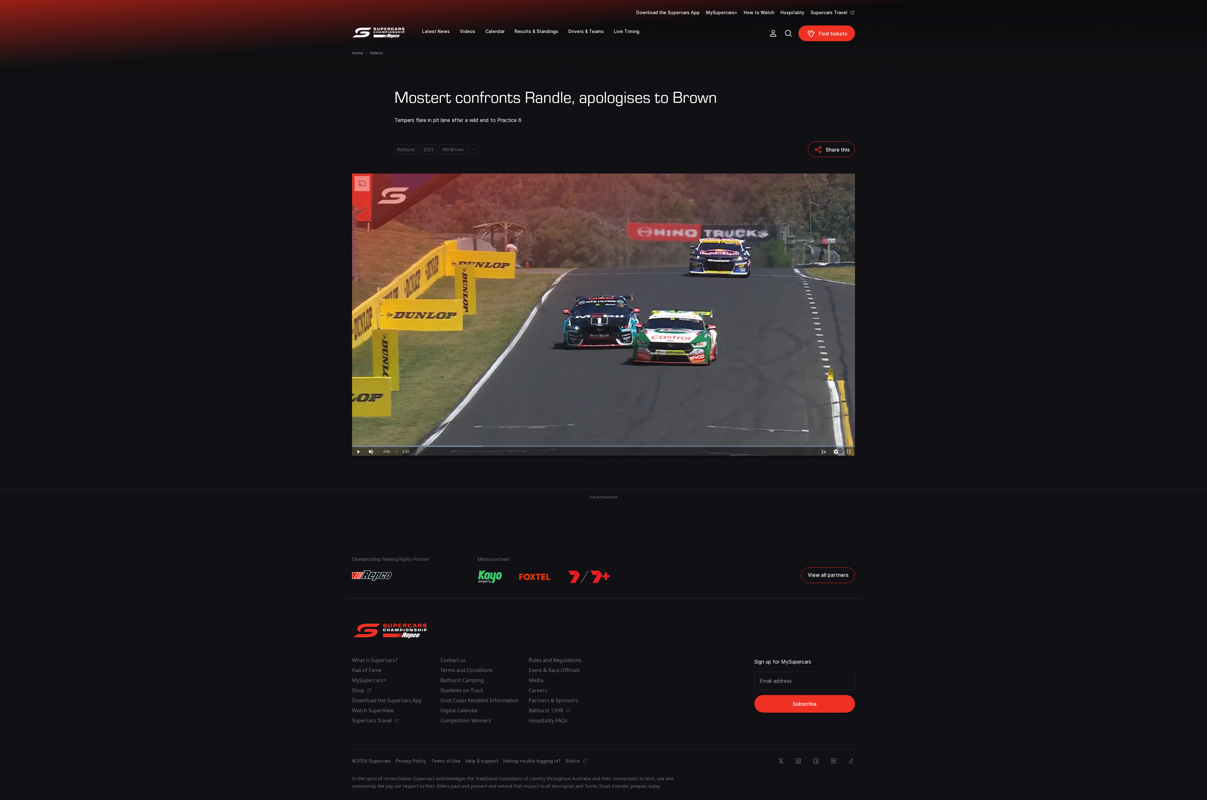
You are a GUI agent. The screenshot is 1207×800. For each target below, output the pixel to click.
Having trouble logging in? (531, 761)
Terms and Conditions (466, 670)
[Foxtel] (535, 577)
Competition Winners (465, 720)
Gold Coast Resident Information (479, 700)
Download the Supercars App (668, 12)
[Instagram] (798, 761)
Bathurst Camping (462, 680)
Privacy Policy (411, 761)
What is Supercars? (374, 660)
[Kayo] (490, 577)
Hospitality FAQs (548, 720)
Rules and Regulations (555, 660)
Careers (538, 690)
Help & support (482, 761)
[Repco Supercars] (387, 36)
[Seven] (589, 577)
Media (536, 680)
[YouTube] (833, 761)
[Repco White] (372, 576)
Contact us (453, 660)
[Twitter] (781, 761)
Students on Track (461, 690)
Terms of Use (445, 761)
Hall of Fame (367, 670)
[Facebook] (816, 761)
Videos (376, 53)
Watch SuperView (373, 710)
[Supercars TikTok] (851, 761)
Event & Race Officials (554, 670)
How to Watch (759, 12)
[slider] (603, 446)
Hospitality (792, 12)
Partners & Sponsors (553, 700)
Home (357, 53)
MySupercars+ (721, 12)
